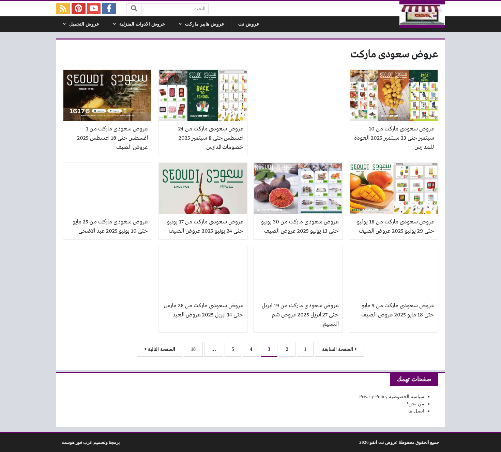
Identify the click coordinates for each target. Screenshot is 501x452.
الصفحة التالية (161, 349)
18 (193, 349)
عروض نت (248, 24)
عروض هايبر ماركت (204, 24)
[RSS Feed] (63, 8)
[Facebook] (109, 8)
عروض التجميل (84, 24)
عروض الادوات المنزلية (142, 24)
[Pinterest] (79, 8)
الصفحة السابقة (338, 349)
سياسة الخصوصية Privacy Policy (391, 396)
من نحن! (415, 403)
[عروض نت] (422, 14)
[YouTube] (94, 8)
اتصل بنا (416, 411)
